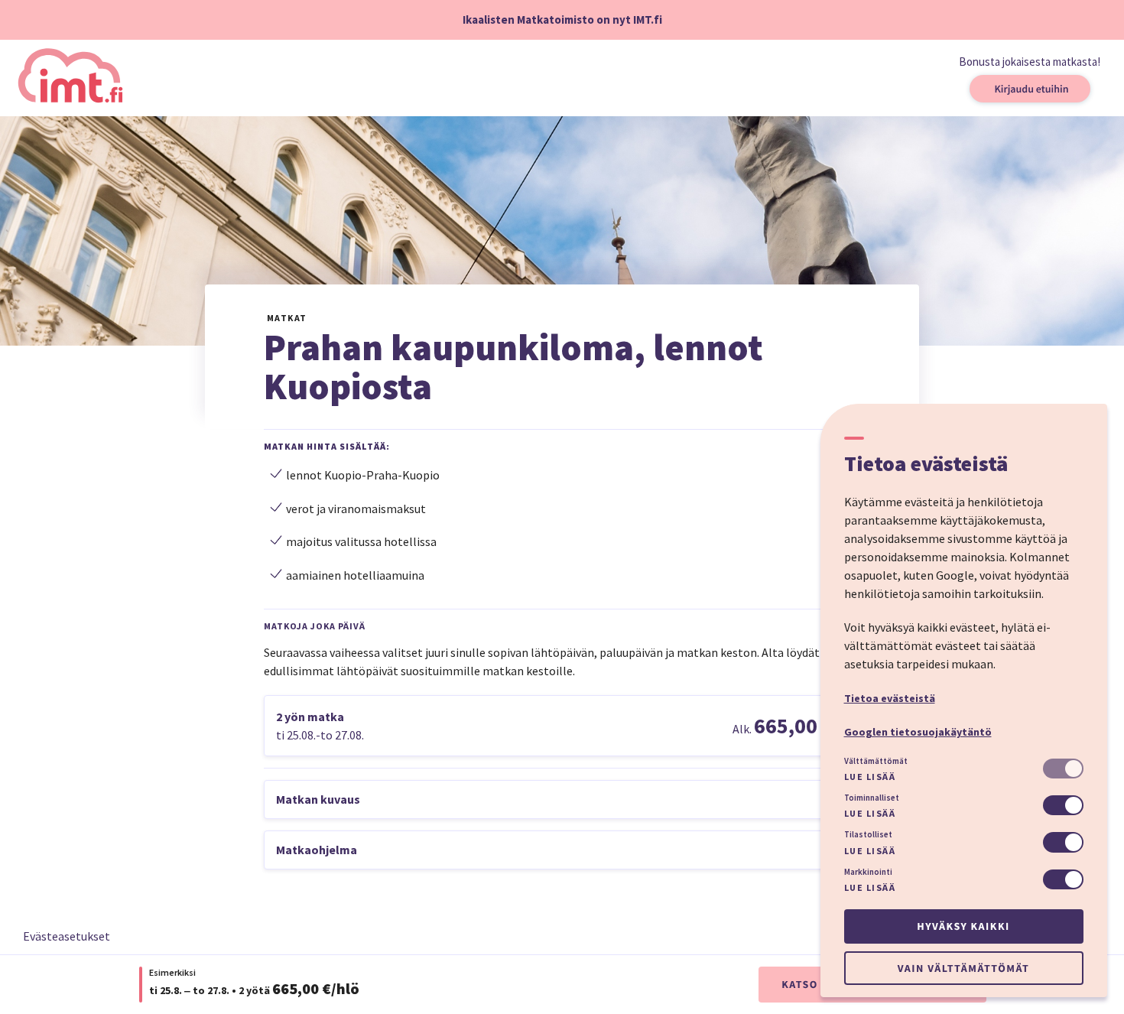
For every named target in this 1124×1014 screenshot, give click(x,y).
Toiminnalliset (871, 797)
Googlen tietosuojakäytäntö (918, 732)
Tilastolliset (868, 834)
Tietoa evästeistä (889, 698)
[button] (562, 725)
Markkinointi (868, 871)
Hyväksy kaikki (963, 926)
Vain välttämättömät (963, 968)
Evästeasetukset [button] (66, 936)
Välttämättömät (876, 761)
